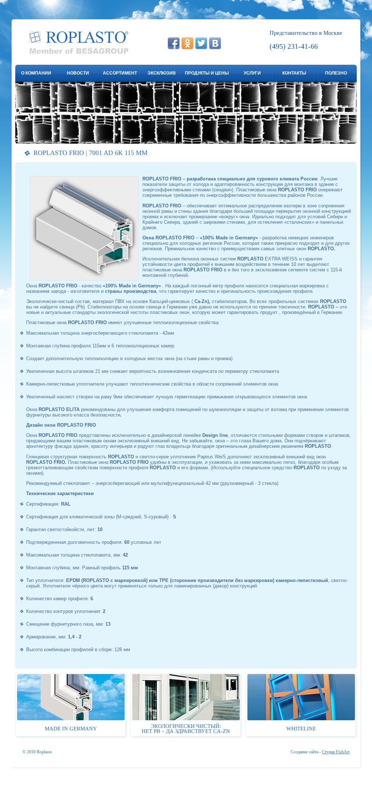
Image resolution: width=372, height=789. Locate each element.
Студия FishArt (335, 751)
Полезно (336, 73)
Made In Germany (71, 729)
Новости (78, 73)
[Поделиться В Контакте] (215, 43)
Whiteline (301, 729)
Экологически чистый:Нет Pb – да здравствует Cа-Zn (186, 728)
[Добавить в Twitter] (201, 43)
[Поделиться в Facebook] (173, 43)
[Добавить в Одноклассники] (187, 43)
